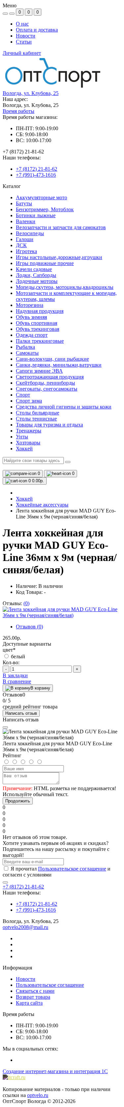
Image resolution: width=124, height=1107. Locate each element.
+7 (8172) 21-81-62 (36, 169)
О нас (22, 24)
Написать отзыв (21, 713)
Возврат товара (33, 997)
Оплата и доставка (37, 30)
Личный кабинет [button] (22, 53)
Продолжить (17, 800)
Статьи (24, 42)
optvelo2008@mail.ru (25, 927)
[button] (31, 93)
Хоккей (24, 499)
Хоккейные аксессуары (42, 504)
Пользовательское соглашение (72, 869)
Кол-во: (11, 662)
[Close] (5, 727)
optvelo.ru (37, 1095)
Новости (25, 36)
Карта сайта (29, 1003)
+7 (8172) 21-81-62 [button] (23, 886)
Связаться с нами (35, 991)
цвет (9, 650)
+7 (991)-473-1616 (36, 175)
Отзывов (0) (29, 626)
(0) (26, 603)
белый (17, 656)
